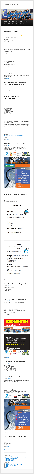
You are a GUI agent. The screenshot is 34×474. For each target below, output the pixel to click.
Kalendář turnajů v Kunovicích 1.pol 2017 (15, 436)
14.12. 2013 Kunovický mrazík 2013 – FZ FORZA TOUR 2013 (14, 464)
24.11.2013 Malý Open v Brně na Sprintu (11, 465)
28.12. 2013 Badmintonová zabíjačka (10, 463)
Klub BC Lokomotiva (11, 21)
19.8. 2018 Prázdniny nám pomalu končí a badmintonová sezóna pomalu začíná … (15, 457)
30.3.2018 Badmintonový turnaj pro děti (14, 144)
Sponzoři (17, 21)
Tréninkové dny (17, 23)
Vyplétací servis (22, 23)
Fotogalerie (8, 23)
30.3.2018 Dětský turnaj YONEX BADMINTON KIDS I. (11, 458)
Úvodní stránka (6, 21)
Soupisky (21, 21)
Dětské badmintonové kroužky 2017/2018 (15, 299)
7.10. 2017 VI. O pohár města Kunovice (14, 377)
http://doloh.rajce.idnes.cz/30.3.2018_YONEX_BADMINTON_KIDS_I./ (14, 135)
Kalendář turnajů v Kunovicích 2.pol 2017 (15, 361)
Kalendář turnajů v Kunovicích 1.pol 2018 (15, 284)
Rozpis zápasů (25, 21)
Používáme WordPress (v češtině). (17, 470)
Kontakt (14, 25)
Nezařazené (7, 78)
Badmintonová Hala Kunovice (8, 25)
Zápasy (5, 23)
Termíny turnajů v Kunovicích (12, 31)
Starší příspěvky (6, 449)
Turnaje (12, 23)
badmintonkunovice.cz (11, 5)
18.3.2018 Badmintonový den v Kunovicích (15, 194)
